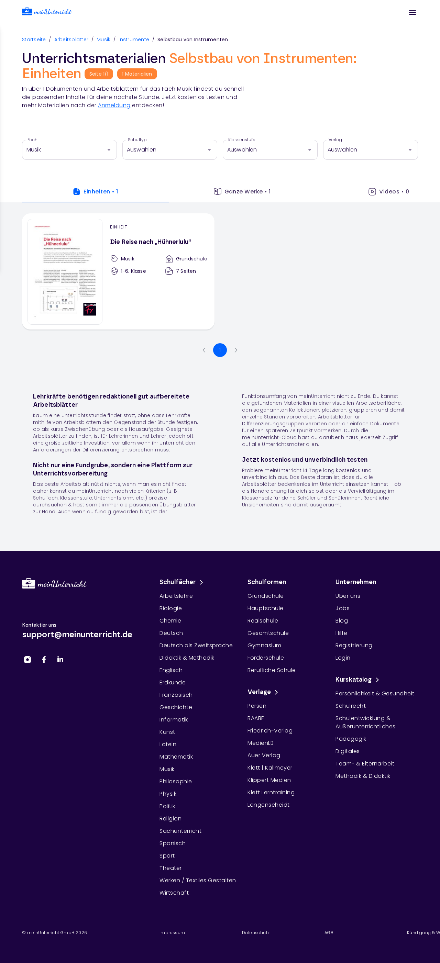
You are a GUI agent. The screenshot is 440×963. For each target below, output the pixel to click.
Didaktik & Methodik (187, 658)
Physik (168, 794)
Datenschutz (256, 933)
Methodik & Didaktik (363, 776)
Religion (171, 818)
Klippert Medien (269, 780)
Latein (168, 744)
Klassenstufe (241, 140)
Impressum (172, 933)
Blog (342, 621)
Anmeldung (114, 105)
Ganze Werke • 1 (247, 191)
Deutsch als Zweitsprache (196, 645)
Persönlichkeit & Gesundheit (375, 693)
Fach (33, 140)
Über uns (348, 596)
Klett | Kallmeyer (270, 768)
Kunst (167, 732)
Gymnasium (265, 645)
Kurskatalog (354, 680)
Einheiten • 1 (101, 191)
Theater (171, 868)
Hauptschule (266, 608)
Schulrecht (351, 706)
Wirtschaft (174, 893)
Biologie (171, 608)
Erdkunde (173, 682)
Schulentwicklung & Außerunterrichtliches (366, 722)
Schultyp (137, 140)
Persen (257, 706)
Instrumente (134, 39)
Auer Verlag (264, 755)
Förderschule (266, 658)
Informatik (174, 720)
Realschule (263, 621)
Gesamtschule (268, 633)
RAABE (256, 718)
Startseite (34, 39)
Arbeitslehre (176, 596)
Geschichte (176, 707)
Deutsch (171, 633)
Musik (103, 39)
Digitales (348, 751)
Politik (167, 806)
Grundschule (266, 596)
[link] (47, 12)
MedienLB (261, 743)
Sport (167, 856)
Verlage (259, 692)
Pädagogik (351, 739)
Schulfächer (178, 582)
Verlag (335, 140)
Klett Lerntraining (271, 792)
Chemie (170, 621)
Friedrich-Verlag (270, 731)
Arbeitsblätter (71, 39)
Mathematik (176, 757)
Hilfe (342, 633)
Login (343, 658)
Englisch (171, 670)
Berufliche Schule (272, 670)
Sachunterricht (180, 831)
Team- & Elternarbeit (365, 764)
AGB (328, 933)
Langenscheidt (269, 805)
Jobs (343, 608)
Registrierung (354, 645)
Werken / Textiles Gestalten (198, 880)
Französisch (176, 695)
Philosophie (176, 781)
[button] (412, 12)
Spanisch (173, 843)
